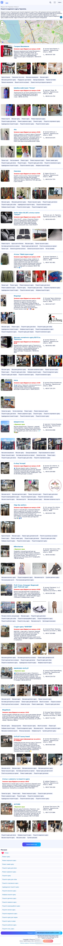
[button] (53, 32)
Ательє (16, 6)
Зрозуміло (48, 941)
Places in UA (4, 6)
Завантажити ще (31, 844)
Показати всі (32, 933)
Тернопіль (10, 6)
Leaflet (61, 42)
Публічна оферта (24, 943)
